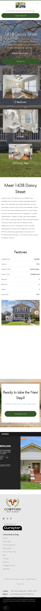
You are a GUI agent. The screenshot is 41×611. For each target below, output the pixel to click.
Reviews (5, 538)
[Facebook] (3, 519)
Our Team (6, 559)
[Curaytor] (12, 530)
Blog (4, 555)
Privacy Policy (20, 584)
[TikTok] (11, 519)
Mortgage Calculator (9, 565)
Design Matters (7, 548)
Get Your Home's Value (9, 552)
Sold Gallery (6, 569)
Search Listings (7, 541)
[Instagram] (7, 519)
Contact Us (6, 562)
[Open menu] (38, 23)
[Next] (36, 313)
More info (5, 602)
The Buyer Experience (9, 545)
